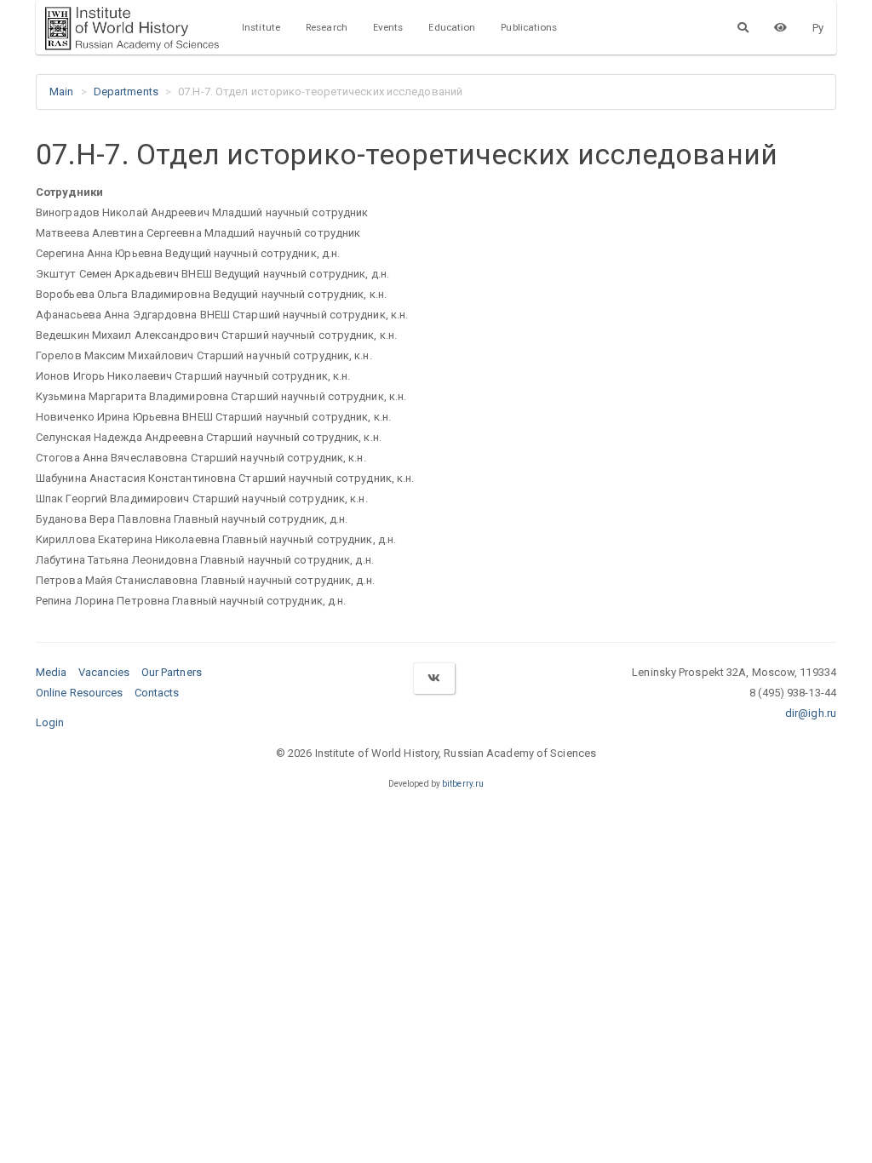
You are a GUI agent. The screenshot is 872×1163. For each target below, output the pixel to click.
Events (388, 27)
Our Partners (171, 672)
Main (61, 91)
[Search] (743, 27)
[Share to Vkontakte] (433, 678)
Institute (261, 27)
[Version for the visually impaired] (780, 27)
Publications (529, 27)
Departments (126, 91)
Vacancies (104, 672)
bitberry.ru (463, 783)
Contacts (157, 692)
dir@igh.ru (810, 713)
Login (50, 722)
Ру (817, 27)
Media (51, 672)
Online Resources (79, 692)
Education (451, 27)
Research (326, 27)
